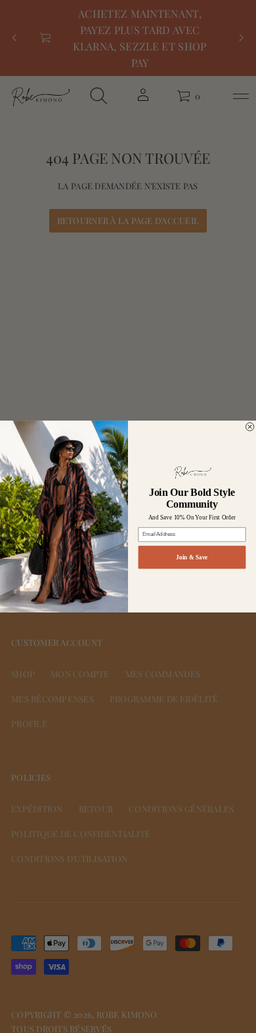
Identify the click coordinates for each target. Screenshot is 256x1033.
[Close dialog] (249, 426)
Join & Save (191, 557)
